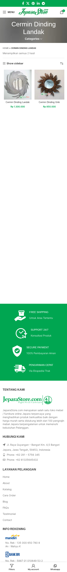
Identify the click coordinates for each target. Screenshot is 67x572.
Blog (5, 501)
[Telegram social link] (43, 3)
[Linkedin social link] (38, 3)
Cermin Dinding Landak (18, 102)
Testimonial (9, 513)
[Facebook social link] (23, 3)
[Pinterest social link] (33, 3)
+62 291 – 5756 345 (28, 454)
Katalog (7, 489)
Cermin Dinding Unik (49, 102)
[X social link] (28, 3)
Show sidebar (15, 63)
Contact (7, 519)
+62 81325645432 (27, 459)
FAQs (6, 507)
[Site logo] (33, 11)
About (6, 483)
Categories (32, 38)
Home (6, 48)
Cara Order (9, 495)
